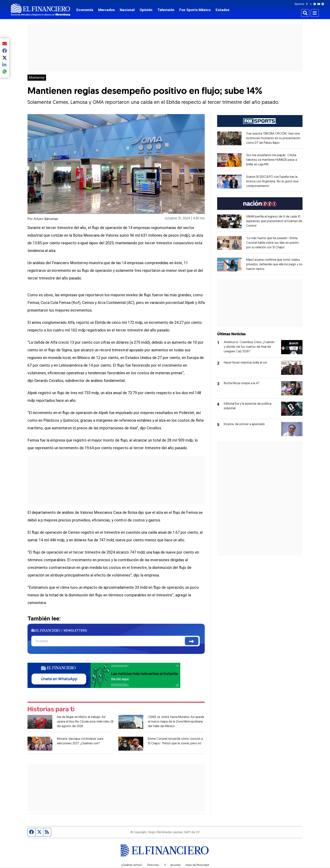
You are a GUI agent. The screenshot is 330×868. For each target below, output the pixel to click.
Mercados (106, 10)
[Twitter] (312, 4)
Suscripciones (172, 865)
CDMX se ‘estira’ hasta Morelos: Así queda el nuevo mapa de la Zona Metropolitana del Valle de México (176, 722)
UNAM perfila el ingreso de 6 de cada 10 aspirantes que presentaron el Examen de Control (274, 221)
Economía (84, 10)
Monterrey (36, 78)
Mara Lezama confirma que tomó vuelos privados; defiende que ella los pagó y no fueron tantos (274, 264)
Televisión (165, 10)
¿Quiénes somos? (131, 865)
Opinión (146, 10)
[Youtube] (319, 4)
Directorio (153, 865)
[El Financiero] (40, 9)
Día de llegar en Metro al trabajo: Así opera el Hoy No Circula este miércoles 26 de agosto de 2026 (85, 722)
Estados (222, 10)
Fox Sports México (195, 10)
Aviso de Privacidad (197, 865)
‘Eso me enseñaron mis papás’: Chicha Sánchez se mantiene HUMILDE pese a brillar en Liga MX (271, 160)
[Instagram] (315, 4)
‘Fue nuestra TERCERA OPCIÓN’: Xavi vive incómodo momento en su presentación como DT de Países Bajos (273, 138)
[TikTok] (323, 4)
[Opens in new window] (229, 138)
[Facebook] (308, 4)
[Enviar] (191, 641)
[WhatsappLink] (104, 675)
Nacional (127, 10)
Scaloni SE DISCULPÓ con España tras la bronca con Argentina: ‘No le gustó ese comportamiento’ (272, 181)
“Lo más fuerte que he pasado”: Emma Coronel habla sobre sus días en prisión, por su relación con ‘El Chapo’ (272, 243)
